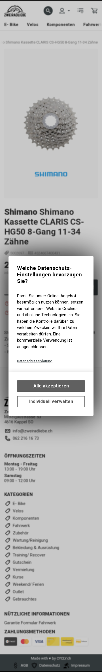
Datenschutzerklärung (34, 361)
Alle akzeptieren (51, 386)
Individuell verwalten (51, 401)
